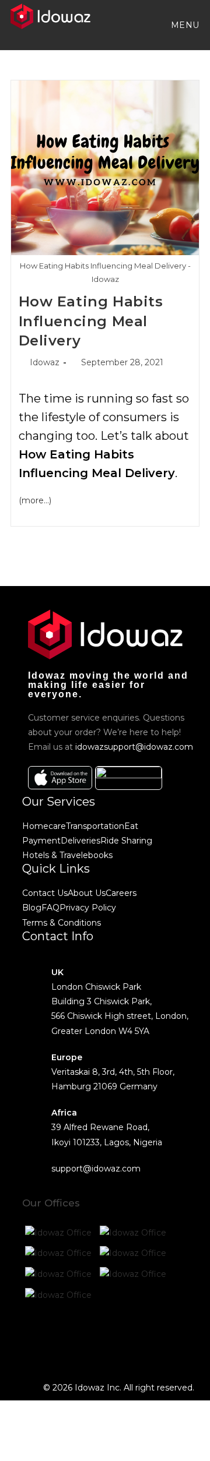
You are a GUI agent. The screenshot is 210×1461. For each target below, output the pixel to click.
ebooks (98, 855)
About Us (87, 893)
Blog (31, 907)
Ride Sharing (126, 840)
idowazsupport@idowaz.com (134, 747)
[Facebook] (36, 1338)
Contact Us (45, 893)
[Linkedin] (131, 1338)
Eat (131, 826)
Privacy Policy (88, 907)
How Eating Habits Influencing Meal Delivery (91, 321)
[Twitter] (68, 1338)
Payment (41, 840)
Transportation (95, 826)
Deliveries (80, 840)
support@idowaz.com (96, 1168)
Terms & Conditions (61, 922)
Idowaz (45, 362)
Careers (121, 893)
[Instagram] (99, 1338)
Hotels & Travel (52, 855)
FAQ (50, 907)
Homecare (44, 826)
